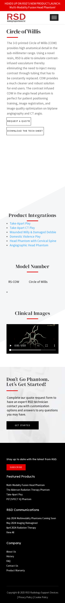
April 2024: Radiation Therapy (21, 527)
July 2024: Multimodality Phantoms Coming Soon (31, 518)
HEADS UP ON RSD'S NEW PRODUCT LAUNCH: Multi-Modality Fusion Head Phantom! (32, 5)
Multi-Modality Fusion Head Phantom (25, 485)
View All (10, 532)
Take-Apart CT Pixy (22, 228)
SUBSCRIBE (16, 467)
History (10, 556)
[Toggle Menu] (54, 17)
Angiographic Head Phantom (29, 245)
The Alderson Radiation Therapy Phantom (28, 489)
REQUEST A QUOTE (18, 121)
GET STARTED (22, 425)
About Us (11, 551)
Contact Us (12, 565)
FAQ (8, 561)
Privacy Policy (25, 597)
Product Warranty (15, 570)
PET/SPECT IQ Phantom (18, 499)
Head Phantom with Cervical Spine (33, 241)
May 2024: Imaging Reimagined (22, 523)
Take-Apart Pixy (20, 223)
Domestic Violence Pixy (25, 236)
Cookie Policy (41, 597)
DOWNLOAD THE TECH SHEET (25, 131)
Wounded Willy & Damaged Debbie (33, 232)
